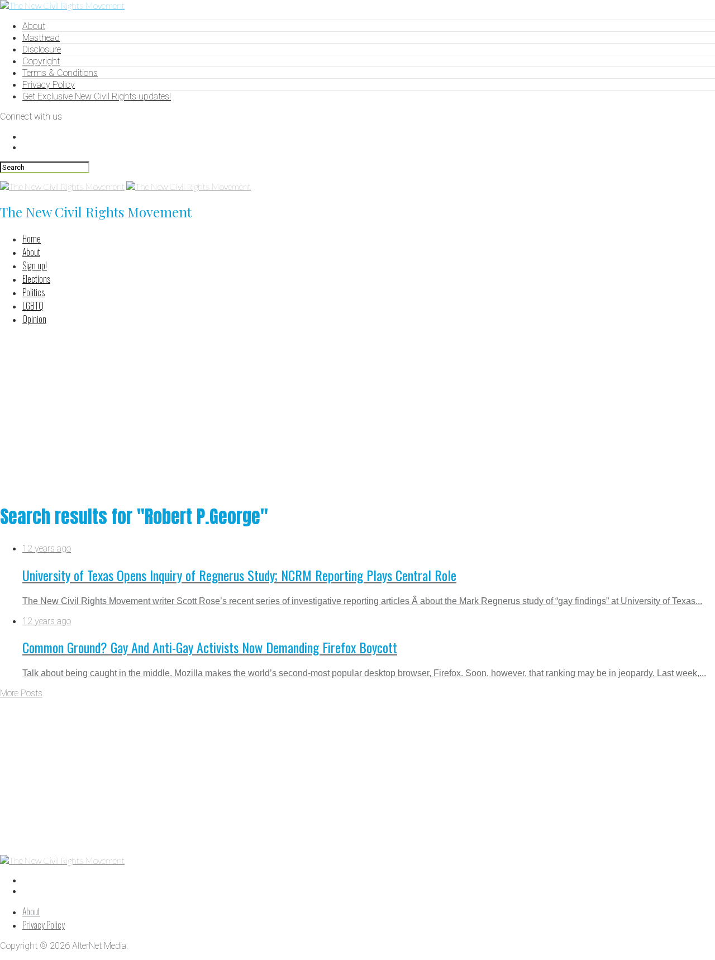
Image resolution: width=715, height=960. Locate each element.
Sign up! (34, 265)
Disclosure (41, 49)
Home (31, 238)
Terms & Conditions (60, 73)
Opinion (34, 319)
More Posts (21, 693)
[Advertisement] (357, 413)
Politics (33, 292)
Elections (36, 279)
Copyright (41, 61)
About (33, 26)
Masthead (41, 37)
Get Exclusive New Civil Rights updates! (96, 96)
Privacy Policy (48, 84)
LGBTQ (33, 305)
